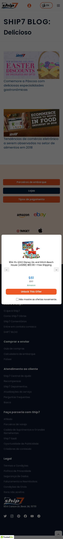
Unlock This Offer (31, 291)
